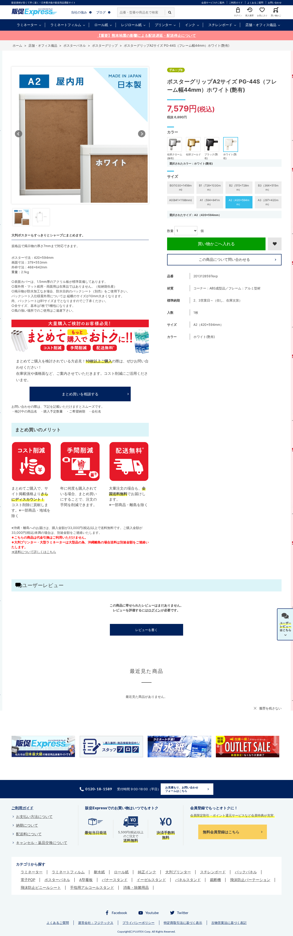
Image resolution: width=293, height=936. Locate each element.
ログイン (154, 610)
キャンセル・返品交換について (41, 842)
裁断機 (215, 879)
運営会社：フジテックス (95, 923)
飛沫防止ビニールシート (41, 887)
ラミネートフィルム (65, 25)
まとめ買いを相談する (80, 394)
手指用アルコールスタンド (92, 887)
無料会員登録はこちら (221, 832)
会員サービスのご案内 (212, 2)
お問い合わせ (275, 2)
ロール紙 (101, 25)
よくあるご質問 (255, 2)
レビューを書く (146, 630)
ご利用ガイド (236, 2)
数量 (170, 231)
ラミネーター (27, 25)
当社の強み (79, 12)
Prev (18, 134)
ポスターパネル (57, 879)
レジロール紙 (131, 25)
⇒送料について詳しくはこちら (33, 552)
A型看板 (86, 879)
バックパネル (246, 872)
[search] (169, 12)
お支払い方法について (34, 816)
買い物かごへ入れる (216, 243)
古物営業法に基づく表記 (229, 923)
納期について (27, 825)
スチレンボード (220, 25)
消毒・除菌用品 (136, 887)
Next (141, 134)
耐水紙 (99, 872)
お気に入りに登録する (275, 243)
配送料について (29, 834)
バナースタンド (115, 879)
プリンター (163, 25)
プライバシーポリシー (138, 923)
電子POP (28, 879)
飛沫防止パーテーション (250, 879)
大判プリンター (178, 872)
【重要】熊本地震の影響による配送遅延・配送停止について (146, 35)
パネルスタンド (188, 879)
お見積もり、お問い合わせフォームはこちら (181, 789)
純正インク (147, 872)
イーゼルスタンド (151, 879)
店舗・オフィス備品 (260, 25)
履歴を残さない (270, 708)
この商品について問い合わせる (224, 259)
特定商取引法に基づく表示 (183, 923)
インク (190, 25)
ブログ (101, 12)
